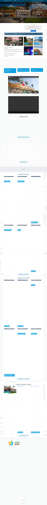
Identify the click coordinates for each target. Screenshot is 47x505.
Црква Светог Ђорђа (34, 222)
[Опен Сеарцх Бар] (42, 3)
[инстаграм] (14, 0)
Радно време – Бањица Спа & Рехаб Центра (10, 53)
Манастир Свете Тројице (21, 333)
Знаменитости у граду (10, 176)
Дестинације (5, 176)
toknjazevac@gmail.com (12, 496)
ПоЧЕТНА (29, 440)
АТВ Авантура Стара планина (8, 47)
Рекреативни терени (21, 181)
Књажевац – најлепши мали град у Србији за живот (23, 33)
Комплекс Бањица (34, 333)
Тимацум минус (7, 326)
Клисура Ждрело (20, 326)
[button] (7, 151)
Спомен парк (33, 271)
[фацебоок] (15, 0)
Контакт (36, 440)
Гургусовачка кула (7, 181)
